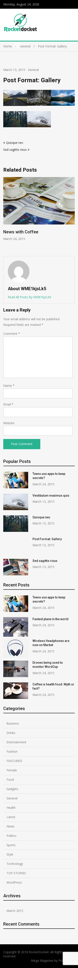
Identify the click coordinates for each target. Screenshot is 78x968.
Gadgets (12, 789)
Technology (14, 864)
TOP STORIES (16, 873)
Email (8, 404)
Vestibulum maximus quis (50, 495)
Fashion (12, 751)
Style (9, 854)
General (33, 70)
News (10, 826)
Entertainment (16, 742)
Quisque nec (14, 143)
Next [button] (74, 214)
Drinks (10, 733)
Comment (11, 334)
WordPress (14, 882)
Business (12, 723)
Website (9, 423)
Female (11, 770)
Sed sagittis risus (15, 149)
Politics (11, 836)
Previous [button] (35, 214)
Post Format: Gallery (47, 539)
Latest (10, 817)
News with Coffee (20, 231)
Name (9, 386)
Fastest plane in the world (50, 619)
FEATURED (14, 761)
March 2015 (14, 911)
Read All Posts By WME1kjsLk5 (29, 297)
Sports (11, 845)
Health (11, 808)
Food (10, 779)
